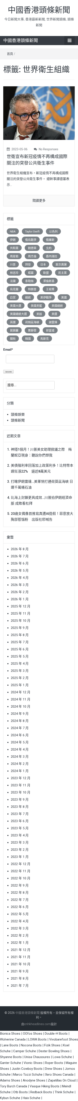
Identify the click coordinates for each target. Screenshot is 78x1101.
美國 (64, 297)
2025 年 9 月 (20, 628)
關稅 (13, 338)
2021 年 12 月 (20, 950)
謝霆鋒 (53, 322)
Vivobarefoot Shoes (63, 1039)
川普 (13, 264)
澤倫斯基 (48, 281)
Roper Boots (54, 1063)
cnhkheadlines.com (37, 1024)
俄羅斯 (50, 239)
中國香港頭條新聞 (39, 10)
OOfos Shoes (32, 1034)
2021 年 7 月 (20, 986)
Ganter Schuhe (11, 1063)
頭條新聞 (18, 420)
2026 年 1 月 (20, 599)
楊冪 (31, 272)
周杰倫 (32, 256)
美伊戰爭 (46, 297)
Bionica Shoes (10, 1034)
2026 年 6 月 (20, 563)
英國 (13, 322)
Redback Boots (41, 1092)
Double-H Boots (56, 1034)
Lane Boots (10, 1045)
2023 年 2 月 (20, 850)
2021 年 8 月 (20, 978)
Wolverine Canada (13, 1039)
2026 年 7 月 (20, 556)
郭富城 (50, 330)
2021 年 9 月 (20, 971)
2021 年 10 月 (20, 964)
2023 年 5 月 (20, 828)
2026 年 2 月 (20, 592)
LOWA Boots (37, 1039)
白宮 (13, 297)
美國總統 (57, 305)
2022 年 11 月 (20, 871)
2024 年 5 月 (20, 742)
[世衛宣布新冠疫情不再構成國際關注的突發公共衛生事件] (39, 113)
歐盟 (46, 272)
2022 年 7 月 (20, 900)
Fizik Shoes (52, 1045)
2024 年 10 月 (20, 706)
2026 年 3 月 (20, 585)
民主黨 (62, 272)
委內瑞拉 (51, 256)
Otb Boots (20, 1092)
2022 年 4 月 (20, 921)
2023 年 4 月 (20, 835)
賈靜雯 (32, 330)
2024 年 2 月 (20, 764)
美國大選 (15, 305)
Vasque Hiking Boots (44, 1086)
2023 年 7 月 (20, 814)
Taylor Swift (32, 231)
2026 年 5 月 (20, 571)
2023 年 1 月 (20, 857)
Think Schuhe (64, 1092)
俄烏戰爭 (30, 239)
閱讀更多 (39, 201)
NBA (13, 231)
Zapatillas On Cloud (62, 1080)
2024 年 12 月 (20, 692)
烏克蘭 (14, 289)
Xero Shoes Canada (59, 1074)
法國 (13, 281)
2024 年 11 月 (20, 699)
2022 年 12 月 (20, 864)
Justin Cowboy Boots (27, 1069)
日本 (43, 264)
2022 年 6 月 (20, 907)
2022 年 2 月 (20, 935)
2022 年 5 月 (20, 914)
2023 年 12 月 (20, 778)
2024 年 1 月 (20, 771)
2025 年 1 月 (20, 685)
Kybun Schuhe (10, 1098)
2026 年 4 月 (20, 578)
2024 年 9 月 (20, 714)
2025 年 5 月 (20, 656)
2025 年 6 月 (20, 649)
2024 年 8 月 (20, 721)
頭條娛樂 (18, 414)
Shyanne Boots (11, 1057)
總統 (28, 297)
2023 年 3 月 (20, 842)
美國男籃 (36, 305)
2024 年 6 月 (20, 735)
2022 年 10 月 (20, 878)
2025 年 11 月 (20, 613)
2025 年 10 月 (20, 621)
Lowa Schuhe (62, 1057)
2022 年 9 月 (20, 885)
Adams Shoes (10, 1080)
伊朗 (13, 239)
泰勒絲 (29, 281)
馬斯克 (44, 338)
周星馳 (14, 256)
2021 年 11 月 (20, 957)
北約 (49, 248)
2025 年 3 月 (20, 671)
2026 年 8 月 (20, 549)
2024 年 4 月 (20, 749)
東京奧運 (61, 264)
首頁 (10, 54)
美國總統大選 (18, 314)
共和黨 (14, 248)
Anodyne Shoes (34, 1080)
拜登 (28, 264)
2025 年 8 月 (20, 635)
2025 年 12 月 (20, 606)
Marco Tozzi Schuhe (27, 1074)
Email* (8, 350)
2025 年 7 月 (20, 642)
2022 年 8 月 (20, 893)
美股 (39, 314)
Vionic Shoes (33, 1063)
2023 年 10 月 (20, 792)
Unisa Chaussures (37, 1057)
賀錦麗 (14, 330)
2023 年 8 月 (20, 807)
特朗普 (32, 289)
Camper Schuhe (24, 1051)
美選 (54, 314)
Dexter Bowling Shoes (54, 1051)
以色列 (53, 231)
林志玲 (14, 272)
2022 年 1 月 (20, 943)
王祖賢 (50, 289)
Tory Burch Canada (13, 1086)
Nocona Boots (31, 1045)
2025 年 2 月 (20, 678)
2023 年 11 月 (20, 785)
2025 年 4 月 (20, 664)
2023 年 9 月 (20, 800)
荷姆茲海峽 (32, 322)
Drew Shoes (53, 1069)
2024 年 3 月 (20, 757)
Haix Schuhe (31, 1098)
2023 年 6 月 (20, 821)
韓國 (28, 338)
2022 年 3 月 (20, 928)
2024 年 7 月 (20, 728)
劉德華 (32, 248)
